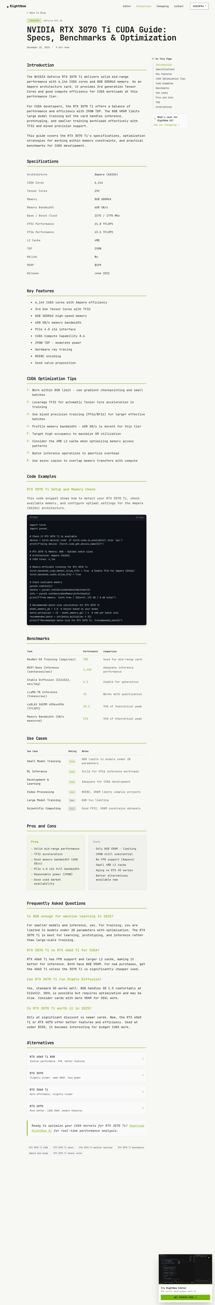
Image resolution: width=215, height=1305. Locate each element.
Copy (141, 517)
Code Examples (164, 83)
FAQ (158, 102)
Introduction (164, 64)
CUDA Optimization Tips (170, 78)
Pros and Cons (164, 97)
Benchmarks (162, 88)
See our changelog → (166, 124)
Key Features (164, 73)
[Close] (209, 1258)
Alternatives (164, 106)
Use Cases (162, 92)
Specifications (165, 69)
